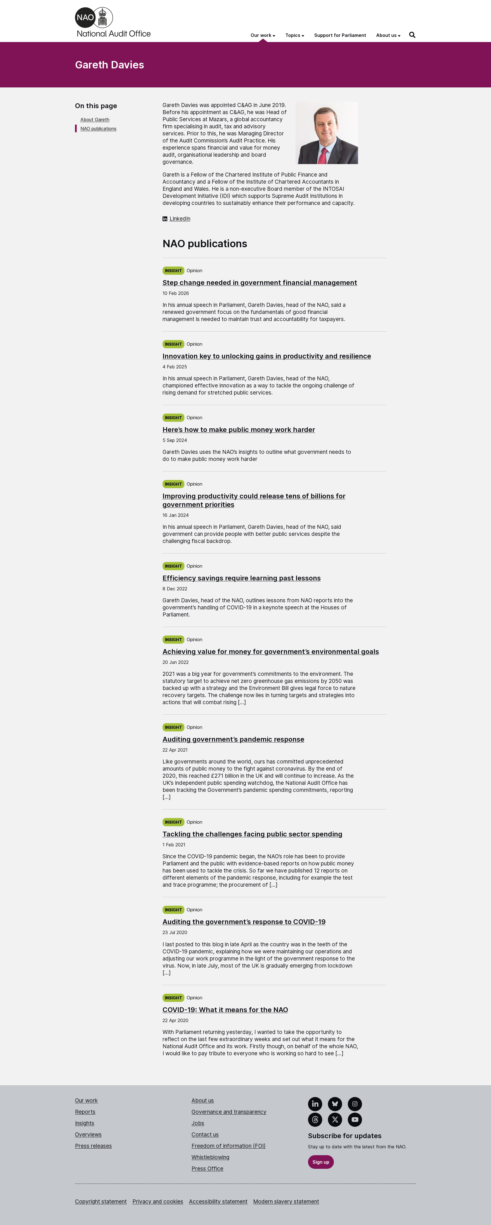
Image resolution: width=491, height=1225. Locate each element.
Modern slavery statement (286, 1201)
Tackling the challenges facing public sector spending (252, 834)
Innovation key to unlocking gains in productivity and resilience (267, 356)
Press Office (207, 1168)
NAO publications (98, 128)
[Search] (412, 35)
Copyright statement (101, 1201)
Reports (85, 1112)
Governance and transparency (229, 1112)
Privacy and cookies (157, 1201)
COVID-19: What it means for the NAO (225, 1010)
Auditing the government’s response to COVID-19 (244, 922)
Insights (84, 1123)
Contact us (205, 1134)
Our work (86, 1100)
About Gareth (94, 119)
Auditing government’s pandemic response (233, 739)
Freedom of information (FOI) (229, 1146)
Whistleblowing (210, 1157)
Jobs (198, 1123)
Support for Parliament (340, 35)
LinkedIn (180, 218)
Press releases (93, 1146)
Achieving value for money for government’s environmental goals (271, 651)
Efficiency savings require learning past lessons (242, 578)
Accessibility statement (218, 1201)
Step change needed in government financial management (260, 282)
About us (203, 1100)
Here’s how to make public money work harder (239, 429)
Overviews (88, 1134)
